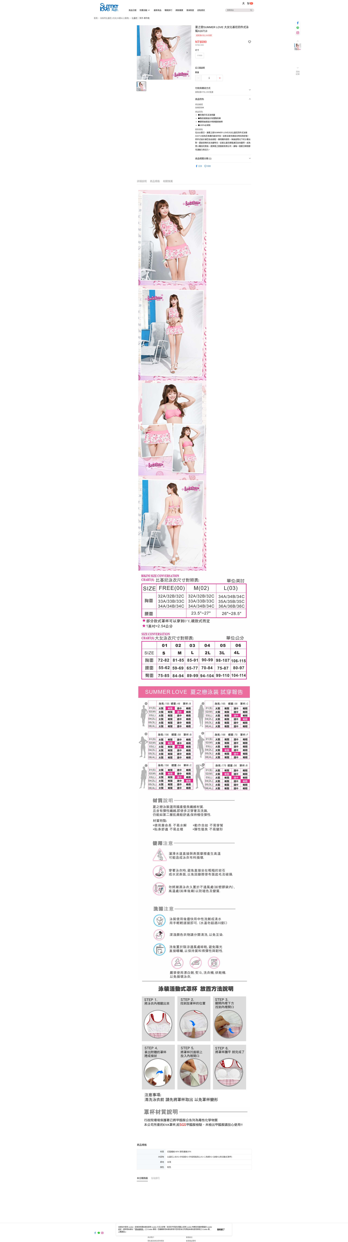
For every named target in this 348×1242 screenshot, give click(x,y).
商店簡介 (151, 1237)
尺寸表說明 (200, 68)
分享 (200, 166)
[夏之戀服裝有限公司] (109, 7)
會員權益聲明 (191, 1241)
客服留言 (189, 1237)
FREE (199, 55)
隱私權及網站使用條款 (156, 1241)
